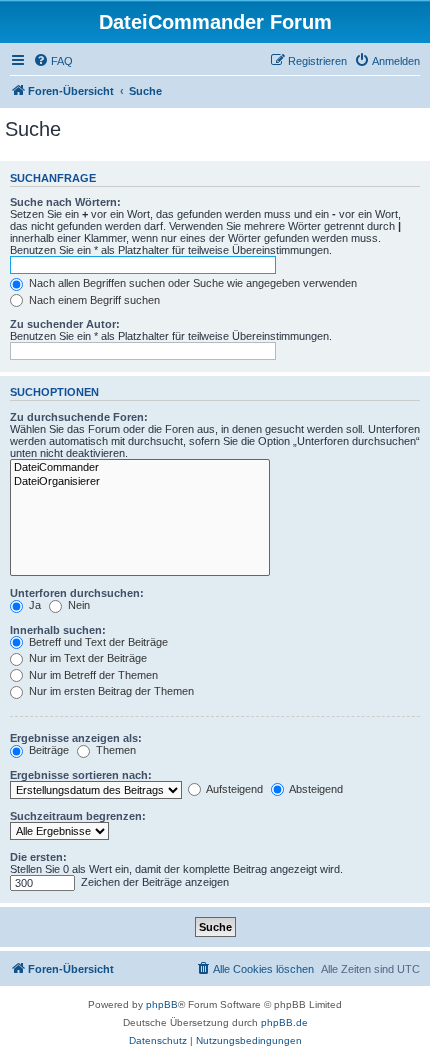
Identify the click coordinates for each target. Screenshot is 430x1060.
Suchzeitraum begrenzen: (78, 816)
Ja (33, 605)
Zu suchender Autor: (65, 324)
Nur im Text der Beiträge (86, 658)
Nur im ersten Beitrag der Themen (110, 691)
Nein (77, 605)
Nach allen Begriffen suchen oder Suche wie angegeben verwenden (191, 283)
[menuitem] (53, 61)
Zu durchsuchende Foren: (79, 417)
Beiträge (47, 750)
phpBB (162, 1004)
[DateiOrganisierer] (140, 482)
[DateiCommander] (140, 468)
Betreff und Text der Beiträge (97, 642)
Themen (114, 750)
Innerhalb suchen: (58, 630)
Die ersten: (38, 857)
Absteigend (315, 789)
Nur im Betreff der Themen (92, 675)
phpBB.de (284, 1022)
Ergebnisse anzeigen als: (76, 738)
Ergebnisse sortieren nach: (81, 775)
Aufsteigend (233, 789)
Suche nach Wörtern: (65, 202)
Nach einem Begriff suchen (93, 300)
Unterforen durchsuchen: (77, 593)
